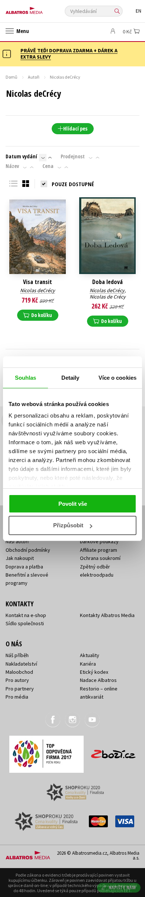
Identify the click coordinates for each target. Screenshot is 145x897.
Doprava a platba (24, 566)
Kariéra (88, 663)
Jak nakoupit (20, 558)
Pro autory (17, 680)
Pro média (17, 696)
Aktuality (89, 655)
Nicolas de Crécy (108, 296)
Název (12, 166)
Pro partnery (20, 688)
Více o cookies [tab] (117, 378)
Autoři (33, 77)
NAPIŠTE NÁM (122, 887)
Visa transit (37, 282)
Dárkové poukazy (99, 541)
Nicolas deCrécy (37, 290)
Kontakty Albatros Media (107, 615)
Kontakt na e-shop (26, 615)
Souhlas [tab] (25, 378)
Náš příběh (17, 655)
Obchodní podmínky (28, 550)
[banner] (39, 8)
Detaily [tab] (70, 378)
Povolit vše (72, 504)
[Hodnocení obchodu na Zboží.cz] (113, 751)
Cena (48, 166)
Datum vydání (21, 156)
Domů (11, 77)
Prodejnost (73, 156)
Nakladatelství (21, 663)
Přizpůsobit (68, 525)
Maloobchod (19, 672)
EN (138, 11)
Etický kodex (94, 672)
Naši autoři (17, 541)
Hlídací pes (75, 128)
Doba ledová (107, 282)
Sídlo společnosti (25, 623)
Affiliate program (98, 550)
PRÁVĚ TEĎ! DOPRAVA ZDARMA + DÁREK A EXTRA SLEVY (68, 53)
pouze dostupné (73, 184)
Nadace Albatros (98, 680)
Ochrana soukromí (100, 558)
